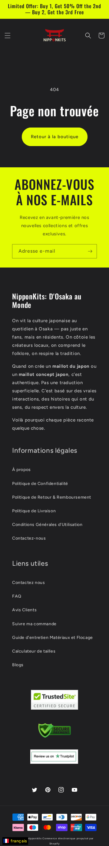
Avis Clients (24, 609)
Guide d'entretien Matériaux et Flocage (52, 637)
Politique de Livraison (34, 510)
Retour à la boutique (54, 136)
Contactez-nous (29, 538)
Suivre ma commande (34, 623)
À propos (21, 469)
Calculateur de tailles (33, 651)
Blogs (18, 664)
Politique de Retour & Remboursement (51, 497)
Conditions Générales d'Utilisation (47, 524)
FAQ (16, 596)
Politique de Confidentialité (40, 483)
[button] (7, 35)
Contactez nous (28, 582)
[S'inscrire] (90, 251)
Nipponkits (34, 838)
